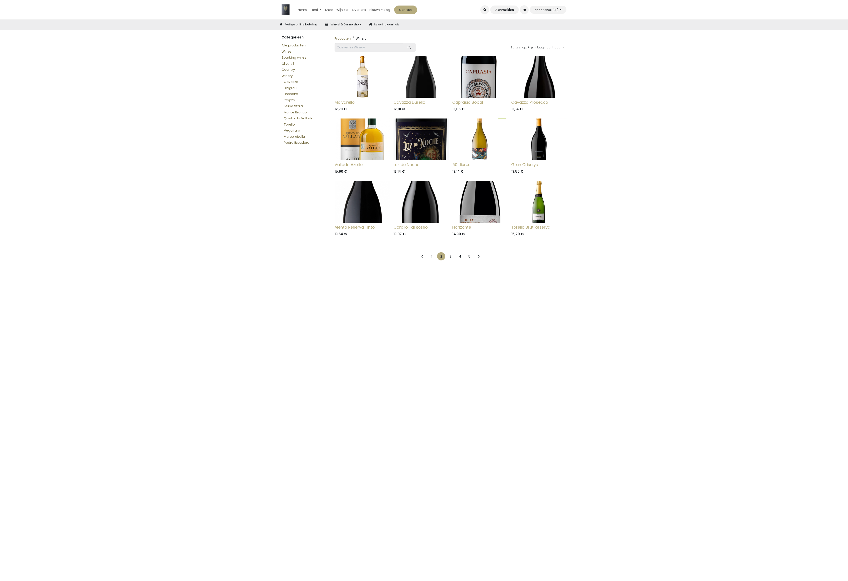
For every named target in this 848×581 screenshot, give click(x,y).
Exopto (289, 100)
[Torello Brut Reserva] (539, 202)
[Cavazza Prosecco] (539, 77)
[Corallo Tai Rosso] (421, 202)
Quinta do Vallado (298, 118)
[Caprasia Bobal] (480, 77)
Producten (343, 38)
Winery (287, 75)
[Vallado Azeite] (362, 139)
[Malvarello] (362, 77)
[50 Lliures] (480, 139)
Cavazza (291, 81)
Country (288, 69)
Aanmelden (504, 10)
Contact (405, 10)
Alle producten (294, 45)
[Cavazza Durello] (421, 77)
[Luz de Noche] (421, 139)
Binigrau (290, 88)
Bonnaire (291, 94)
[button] (484, 9)
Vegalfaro (292, 130)
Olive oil (288, 63)
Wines (287, 51)
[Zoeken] (409, 47)
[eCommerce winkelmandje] (524, 9)
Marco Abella (294, 136)
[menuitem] (302, 10)
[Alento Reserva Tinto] (362, 202)
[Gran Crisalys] (539, 139)
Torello (289, 124)
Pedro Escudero (296, 142)
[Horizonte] (480, 202)
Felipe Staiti (293, 106)
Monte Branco (295, 112)
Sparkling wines (294, 57)
